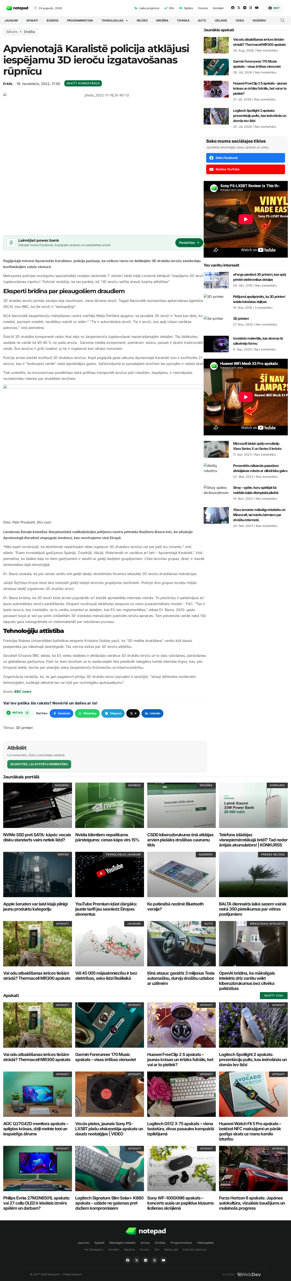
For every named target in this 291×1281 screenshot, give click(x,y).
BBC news (22, 691)
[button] (283, 20)
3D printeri (24, 728)
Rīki (156, 1249)
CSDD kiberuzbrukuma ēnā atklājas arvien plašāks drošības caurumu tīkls (180, 840)
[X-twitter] (239, 7)
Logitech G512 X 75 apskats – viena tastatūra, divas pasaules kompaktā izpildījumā (180, 1128)
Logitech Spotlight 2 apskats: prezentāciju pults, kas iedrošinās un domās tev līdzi (259, 115)
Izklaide (221, 20)
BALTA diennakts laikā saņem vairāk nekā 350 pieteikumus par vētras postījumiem (253, 909)
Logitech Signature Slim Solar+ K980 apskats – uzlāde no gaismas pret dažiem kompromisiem (109, 1203)
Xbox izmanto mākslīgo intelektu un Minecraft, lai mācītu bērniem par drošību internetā (259, 515)
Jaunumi (11, 20)
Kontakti (114, 1249)
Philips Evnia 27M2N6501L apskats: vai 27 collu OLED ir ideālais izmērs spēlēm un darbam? (36, 1203)
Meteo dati (171, 1249)
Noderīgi (259, 20)
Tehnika (183, 20)
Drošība (162, 20)
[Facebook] (233, 7)
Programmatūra (80, 20)
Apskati (32, 20)
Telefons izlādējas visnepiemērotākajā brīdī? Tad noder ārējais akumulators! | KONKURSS (253, 840)
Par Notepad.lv (94, 1249)
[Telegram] (244, 7)
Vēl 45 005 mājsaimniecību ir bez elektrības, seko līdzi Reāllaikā (106, 976)
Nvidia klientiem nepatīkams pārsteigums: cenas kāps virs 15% (107, 837)
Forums (144, 1249)
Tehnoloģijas (112, 20)
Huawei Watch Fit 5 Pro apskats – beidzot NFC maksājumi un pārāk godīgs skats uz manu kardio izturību (250, 1131)
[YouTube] (163, 1260)
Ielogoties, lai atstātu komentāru (39, 764)
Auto (202, 20)
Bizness (52, 20)
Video (240, 20)
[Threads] (250, 7)
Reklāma (129, 1249)
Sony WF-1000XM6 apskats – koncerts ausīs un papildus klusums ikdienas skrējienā (180, 1203)
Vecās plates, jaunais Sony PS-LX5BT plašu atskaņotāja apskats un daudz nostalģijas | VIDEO (109, 1128)
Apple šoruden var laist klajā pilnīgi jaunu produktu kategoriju (35, 906)
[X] (136, 1260)
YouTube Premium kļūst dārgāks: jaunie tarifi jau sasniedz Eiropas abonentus (106, 909)
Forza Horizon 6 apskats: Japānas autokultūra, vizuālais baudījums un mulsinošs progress (252, 1203)
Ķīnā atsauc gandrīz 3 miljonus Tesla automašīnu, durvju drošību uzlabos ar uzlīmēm (181, 978)
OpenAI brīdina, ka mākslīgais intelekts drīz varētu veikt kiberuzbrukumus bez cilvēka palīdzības (247, 981)
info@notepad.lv (72, 1274)
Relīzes (142, 20)
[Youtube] (256, 7)
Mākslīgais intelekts (122, 1242)
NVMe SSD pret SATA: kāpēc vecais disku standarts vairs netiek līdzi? (37, 837)
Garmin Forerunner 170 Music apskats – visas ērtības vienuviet (105, 1057)
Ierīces (145, 1242)
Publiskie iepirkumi (195, 1249)
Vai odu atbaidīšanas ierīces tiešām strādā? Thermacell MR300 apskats (36, 976)
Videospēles (205, 1242)
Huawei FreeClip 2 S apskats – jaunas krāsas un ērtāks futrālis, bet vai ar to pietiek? (260, 88)
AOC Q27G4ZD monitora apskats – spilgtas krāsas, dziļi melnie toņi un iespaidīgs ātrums (35, 1128)
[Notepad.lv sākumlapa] (145, 1231)
